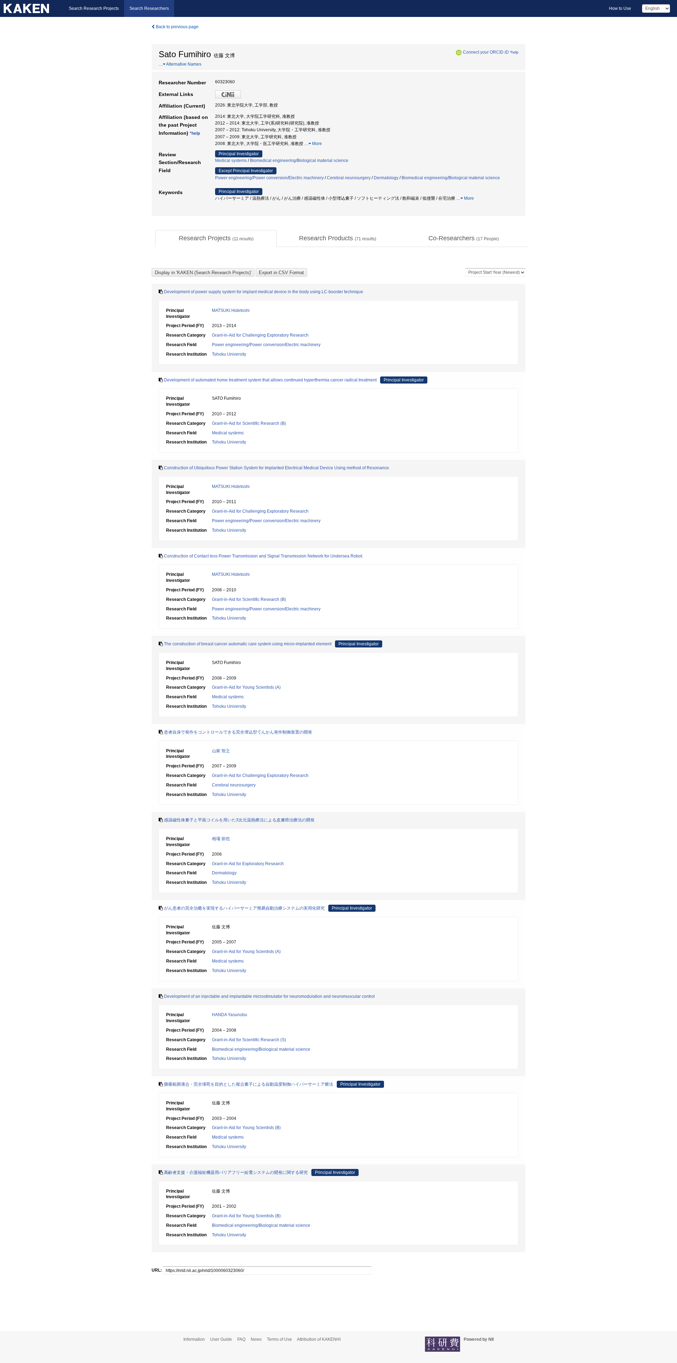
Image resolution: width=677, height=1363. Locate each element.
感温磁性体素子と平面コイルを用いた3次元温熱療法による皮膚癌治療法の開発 (239, 820)
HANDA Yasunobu (229, 1014)
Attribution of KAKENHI (319, 1339)
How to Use (620, 8)
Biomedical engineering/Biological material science (299, 160)
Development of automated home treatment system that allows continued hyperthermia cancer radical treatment (270, 380)
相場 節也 (221, 838)
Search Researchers (149, 8)
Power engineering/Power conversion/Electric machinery (269, 177)
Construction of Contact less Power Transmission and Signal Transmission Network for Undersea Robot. (263, 556)
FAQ (241, 1339)
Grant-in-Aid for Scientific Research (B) (249, 423)
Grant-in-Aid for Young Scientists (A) (246, 687)
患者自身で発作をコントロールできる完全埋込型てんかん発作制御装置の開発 (238, 732)
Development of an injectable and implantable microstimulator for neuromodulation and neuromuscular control (269, 996)
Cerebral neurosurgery (349, 177)
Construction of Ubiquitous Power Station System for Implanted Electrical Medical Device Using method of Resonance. (277, 467)
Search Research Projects (94, 8)
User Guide (221, 1339)
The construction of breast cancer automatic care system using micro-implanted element (247, 643)
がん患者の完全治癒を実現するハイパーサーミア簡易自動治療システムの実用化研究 (244, 908)
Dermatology (386, 177)
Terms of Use (279, 1339)
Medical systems (231, 160)
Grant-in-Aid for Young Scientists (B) (246, 1127)
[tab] (216, 238)
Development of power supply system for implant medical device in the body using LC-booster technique (263, 291)
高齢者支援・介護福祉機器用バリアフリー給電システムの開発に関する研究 (236, 1172)
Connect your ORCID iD (486, 52)
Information (194, 1339)
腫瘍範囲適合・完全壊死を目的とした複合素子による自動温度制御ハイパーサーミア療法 (248, 1084)
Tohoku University (229, 354)
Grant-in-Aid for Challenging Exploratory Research (260, 335)
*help (514, 52)
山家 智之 (221, 750)
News (256, 1339)
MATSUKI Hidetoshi (231, 310)
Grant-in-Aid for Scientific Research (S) (249, 1039)
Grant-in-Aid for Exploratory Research (248, 863)
